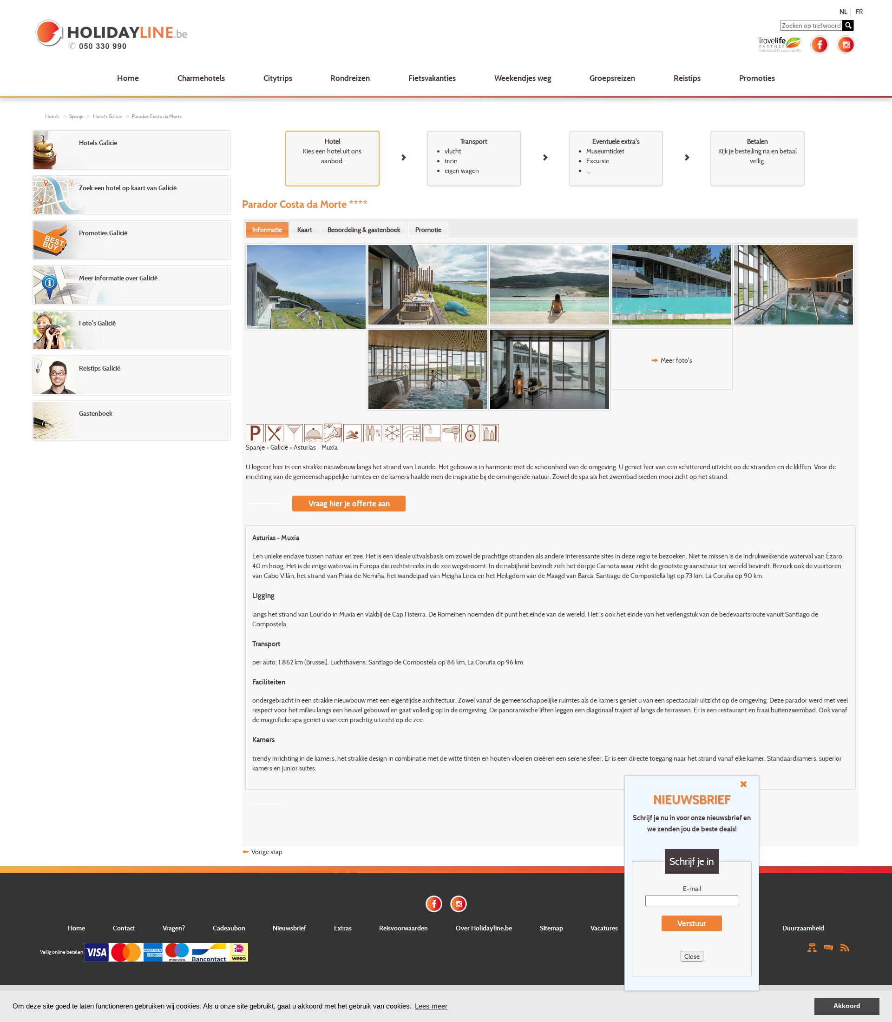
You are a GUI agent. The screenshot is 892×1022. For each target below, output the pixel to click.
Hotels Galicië (108, 116)
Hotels (52, 116)
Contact (124, 928)
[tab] (267, 230)
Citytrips (277, 78)
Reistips (687, 78)
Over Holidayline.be (484, 928)
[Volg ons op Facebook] (819, 43)
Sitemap (551, 928)
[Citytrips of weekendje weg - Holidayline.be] (201, 35)
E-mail (692, 888)
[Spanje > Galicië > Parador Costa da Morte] (306, 287)
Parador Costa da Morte (157, 116)
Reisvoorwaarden (403, 928)
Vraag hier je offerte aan (349, 503)
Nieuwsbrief (289, 928)
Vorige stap (266, 852)
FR (859, 11)
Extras (343, 928)
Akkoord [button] (846, 1005)
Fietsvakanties (432, 78)
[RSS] (844, 946)
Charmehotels (201, 78)
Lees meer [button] (431, 1006)
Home (128, 78)
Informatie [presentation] (267, 229)
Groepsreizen (612, 78)
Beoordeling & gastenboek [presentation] (364, 229)
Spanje (76, 116)
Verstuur (691, 923)
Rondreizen (350, 78)
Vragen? (174, 928)
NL (843, 11)
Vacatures (604, 928)
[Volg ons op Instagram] (846, 43)
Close (692, 956)
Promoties (757, 78)
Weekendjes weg (522, 78)
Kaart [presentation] (304, 229)
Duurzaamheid (803, 928)
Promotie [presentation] (428, 229)
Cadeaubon (229, 928)
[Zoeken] (847, 25)
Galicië (279, 447)
